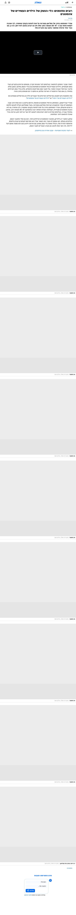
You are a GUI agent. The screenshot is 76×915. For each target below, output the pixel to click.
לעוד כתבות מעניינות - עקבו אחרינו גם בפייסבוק (52, 131)
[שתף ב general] (6, 2)
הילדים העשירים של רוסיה (62, 98)
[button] (66, 2)
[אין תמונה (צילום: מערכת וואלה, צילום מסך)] (38, 174)
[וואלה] (38, 2)
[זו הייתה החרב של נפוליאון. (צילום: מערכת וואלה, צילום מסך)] (38, 826)
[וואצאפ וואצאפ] (9, 2)
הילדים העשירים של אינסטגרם (38, 98)
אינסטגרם (69, 868)
